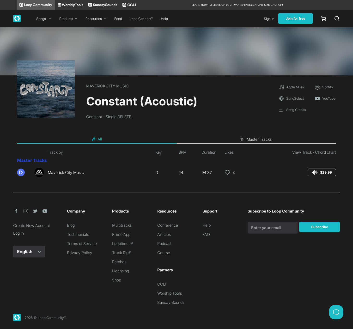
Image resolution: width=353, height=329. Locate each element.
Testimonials (78, 234)
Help (164, 19)
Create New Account (31, 225)
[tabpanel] (176, 165)
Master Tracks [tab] (259, 139)
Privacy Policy (79, 252)
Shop (116, 280)
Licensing (120, 270)
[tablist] (176, 139)
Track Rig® (121, 252)
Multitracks (122, 225)
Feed (118, 19)
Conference (167, 225)
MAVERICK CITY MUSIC (107, 86)
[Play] (21, 172)
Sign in (269, 19)
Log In (18, 233)
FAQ (206, 234)
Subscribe (319, 227)
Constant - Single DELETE (108, 116)
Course (163, 252)
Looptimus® (122, 243)
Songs (41, 19)
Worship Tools (169, 293)
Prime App (121, 234)
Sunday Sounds (170, 302)
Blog (71, 225)
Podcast (164, 243)
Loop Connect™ (141, 19)
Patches (119, 261)
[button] (23, 172)
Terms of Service (82, 243)
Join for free (295, 18)
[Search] (337, 18)
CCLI (161, 284)
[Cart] (323, 18)
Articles (164, 234)
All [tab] (99, 139)
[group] (322, 172)
